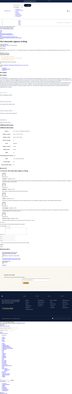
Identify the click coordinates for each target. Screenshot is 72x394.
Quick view (10, 253)
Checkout (4, 353)
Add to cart (2, 53)
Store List (4, 371)
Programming (18, 14)
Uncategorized (18, 16)
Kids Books (18, 13)
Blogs (3, 340)
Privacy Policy (4, 364)
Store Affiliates (5, 368)
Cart (3, 351)
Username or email (3, 328)
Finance (17, 12)
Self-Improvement (19, 15)
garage (27, 65)
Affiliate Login (7, 369)
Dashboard (4, 356)
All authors (4, 349)
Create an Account (6, 326)
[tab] (37, 68)
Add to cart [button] (4, 265)
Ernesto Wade (7, 261)
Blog (3, 350)
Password (2, 330)
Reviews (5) (4, 70)
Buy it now (7, 53)
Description (4, 68)
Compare (7, 54)
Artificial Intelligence (19, 10)
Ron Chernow (5, 44)
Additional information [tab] (6, 125)
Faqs (3, 358)
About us (4, 338)
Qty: (3, 263)
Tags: (22, 65)
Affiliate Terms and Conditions (7, 348)
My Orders (4, 362)
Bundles (17, 11)
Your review (2, 234)
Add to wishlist (2, 54)
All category (18, 9)
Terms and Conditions (6, 373)
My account (4, 360)
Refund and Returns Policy (7, 365)
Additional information (6, 69)
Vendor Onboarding (5, 374)
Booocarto (11, 318)
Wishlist (3, 375)
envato (24, 65)
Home (1, 26)
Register (5, 370)
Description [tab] (3, 72)
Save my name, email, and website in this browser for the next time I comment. (15, 242)
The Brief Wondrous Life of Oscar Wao (11, 258)
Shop (3, 339)
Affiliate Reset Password (6, 347)
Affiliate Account (5, 345)
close (6, 393)
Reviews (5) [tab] (3, 168)
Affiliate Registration (6, 346)
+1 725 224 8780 (7, 308)
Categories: (2, 65)
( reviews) (4, 46)
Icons (3, 359)
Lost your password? (3, 333)
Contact (3, 341)
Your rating (2, 226)
